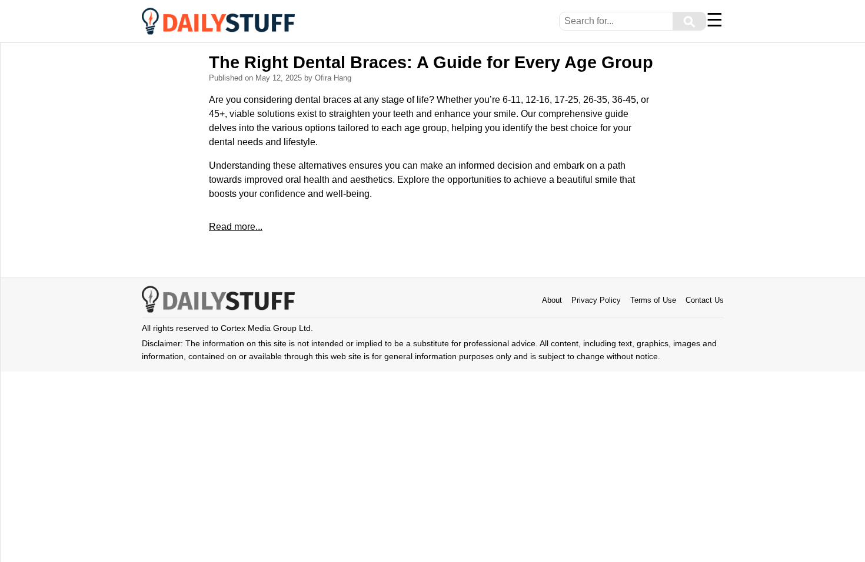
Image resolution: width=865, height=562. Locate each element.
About (552, 300)
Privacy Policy (596, 300)
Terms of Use (653, 300)
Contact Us (705, 300)
